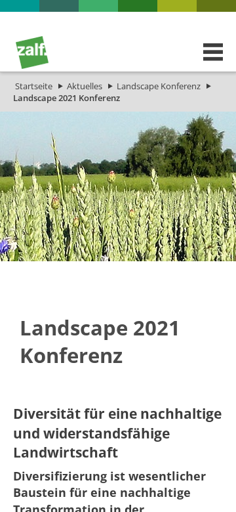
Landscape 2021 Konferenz (66, 98)
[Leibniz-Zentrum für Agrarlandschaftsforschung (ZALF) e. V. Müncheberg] (32, 66)
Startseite (33, 86)
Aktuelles (84, 86)
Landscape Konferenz (159, 86)
